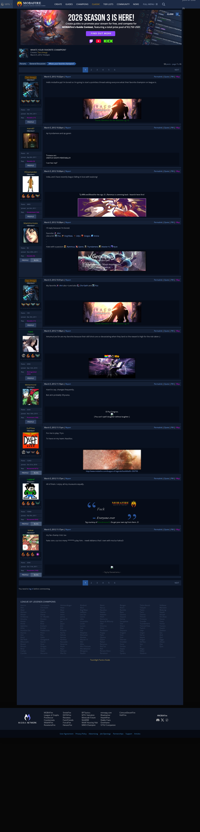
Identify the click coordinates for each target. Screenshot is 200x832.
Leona (82, 617)
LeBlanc (83, 612)
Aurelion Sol (25, 630)
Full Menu (148, 4)
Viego (142, 649)
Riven (122, 608)
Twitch (142, 628)
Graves (43, 649)
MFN (7, 4)
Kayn (62, 649)
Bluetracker (105, 715)
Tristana (143, 619)
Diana (42, 614)
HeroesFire (67, 725)
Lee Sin (83, 614)
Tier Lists (108, 4)
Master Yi (105, 246)
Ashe (22, 628)
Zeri (161, 637)
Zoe (161, 644)
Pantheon (104, 630)
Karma (63, 637)
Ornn (102, 628)
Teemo (143, 614)
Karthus (63, 639)
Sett (121, 623)
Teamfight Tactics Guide (100, 660)
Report (68, 76)
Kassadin (64, 642)
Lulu (81, 628)
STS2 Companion (108, 725)
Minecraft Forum (89, 718)
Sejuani (123, 617)
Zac (161, 633)
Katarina (63, 644)
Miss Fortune (85, 646)
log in (31, 589)
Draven (43, 619)
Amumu (23, 619)
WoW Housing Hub (90, 723)
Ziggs (162, 639)
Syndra (123, 653)
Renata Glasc (105, 651)
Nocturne (104, 619)
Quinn (102, 639)
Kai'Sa (62, 633)
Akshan (23, 612)
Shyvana (123, 630)
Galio (42, 637)
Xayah (162, 612)
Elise (42, 623)
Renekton (104, 653)
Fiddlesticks (45, 630)
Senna (122, 619)
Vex (141, 644)
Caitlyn (23, 651)
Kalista (63, 635)
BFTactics (86, 713)
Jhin (61, 626)
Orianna (103, 626)
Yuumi (162, 628)
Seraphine (124, 621)
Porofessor (48, 718)
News (136, 4)
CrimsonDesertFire (127, 713)
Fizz (59, 236)
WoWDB (85, 720)
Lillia (82, 619)
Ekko (42, 621)
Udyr (78, 236)
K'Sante (63, 630)
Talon (142, 610)
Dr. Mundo (44, 617)
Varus (142, 635)
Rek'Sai (103, 646)
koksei (30, 530)
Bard (22, 637)
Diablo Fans (106, 720)
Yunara (162, 626)
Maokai (83, 637)
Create (58, 4)
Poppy (102, 633)
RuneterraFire (49, 725)
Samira (123, 614)
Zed (161, 635)
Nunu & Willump (106, 621)
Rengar (123, 605)
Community (123, 4)
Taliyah (143, 608)
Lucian (82, 626)
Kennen (63, 651)
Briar (22, 649)
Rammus (70, 246)
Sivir (121, 637)
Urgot (142, 633)
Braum (23, 646)
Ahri (58, 233)
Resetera (66, 718)
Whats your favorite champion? (61, 63)
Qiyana (103, 637)
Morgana (84, 651)
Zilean (162, 642)
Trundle (143, 621)
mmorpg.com (106, 713)
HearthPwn (105, 718)
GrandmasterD (104, 522)
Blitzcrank (24, 642)
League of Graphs (51, 715)
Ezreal (43, 628)
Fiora (42, 633)
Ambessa (24, 617)
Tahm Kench (145, 605)
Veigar (142, 639)
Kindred (83, 605)
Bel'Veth (23, 639)
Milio (82, 644)
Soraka (123, 646)
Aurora (23, 633)
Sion (121, 635)
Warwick (163, 608)
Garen (81, 246)
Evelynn (43, 626)
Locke (82, 623)
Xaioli (30, 331)
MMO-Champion (88, 725)
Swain (122, 649)
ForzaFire (67, 723)
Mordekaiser (85, 649)
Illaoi (62, 610)
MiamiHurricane (31, 223)
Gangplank (44, 639)
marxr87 (30, 128)
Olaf (101, 623)
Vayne (142, 637)
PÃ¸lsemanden (30, 172)
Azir (22, 635)
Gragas (87, 236)
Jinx (61, 628)
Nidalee (103, 614)
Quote (166, 76)
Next (177, 70)
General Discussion (37, 63)
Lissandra (84, 621)
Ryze (115, 246)
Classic (96, 4)
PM (172, 76)
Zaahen (163, 630)
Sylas (122, 651)
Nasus (102, 608)
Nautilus (103, 610)
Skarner (123, 639)
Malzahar (84, 635)
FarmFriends (68, 720)
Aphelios (24, 626)
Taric (142, 612)
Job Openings (105, 733)
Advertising (93, 733)
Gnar (42, 644)
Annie (22, 623)
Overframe (105, 723)
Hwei (62, 608)
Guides (69, 4)
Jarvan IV (63, 619)
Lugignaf (30, 479)
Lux (81, 630)
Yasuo (162, 619)
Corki (42, 610)
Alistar (23, 614)
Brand (22, 644)
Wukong (163, 610)
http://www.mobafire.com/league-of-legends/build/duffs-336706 (112, 471)
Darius (43, 612)
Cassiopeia (44, 605)
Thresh (143, 617)
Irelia (62, 612)
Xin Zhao (163, 617)
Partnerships (118, 733)
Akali (22, 610)
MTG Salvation (88, 715)
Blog (36, 260)
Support (129, 733)
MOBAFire (48, 713)
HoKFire (122, 715)
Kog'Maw (68, 236)
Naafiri (83, 653)
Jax (61, 621)
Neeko (102, 612)
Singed (122, 633)
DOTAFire (67, 715)
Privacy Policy (81, 733)
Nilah (102, 617)
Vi (140, 646)
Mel (81, 642)
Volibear (163, 605)
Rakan (102, 642)
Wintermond (30, 384)
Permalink (158, 76)
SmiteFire (67, 713)
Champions (82, 4)
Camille (23, 653)
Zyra (161, 646)
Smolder (123, 642)
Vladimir (143, 653)
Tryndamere (92, 246)
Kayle (62, 646)
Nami (102, 605)
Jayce (62, 623)
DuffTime (31, 428)
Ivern (62, 614)
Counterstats (49, 720)
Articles (137, 733)
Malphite (83, 633)
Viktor (142, 651)
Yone (162, 621)
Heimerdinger (66, 605)
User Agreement (66, 733)
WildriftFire (48, 723)
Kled (82, 608)
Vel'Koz (143, 642)
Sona (122, 644)
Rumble (123, 610)
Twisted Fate (145, 626)
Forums (23, 63)
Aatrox (23, 605)
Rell (101, 649)
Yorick (162, 623)
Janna (62, 617)
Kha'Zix (63, 653)
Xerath (162, 614)
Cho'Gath (83, 285)
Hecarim (43, 653)
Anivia (96, 236)
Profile (30, 122)
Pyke (102, 635)
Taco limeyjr (43, 52)
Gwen (42, 651)
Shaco (122, 626)
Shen (122, 628)
